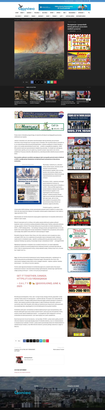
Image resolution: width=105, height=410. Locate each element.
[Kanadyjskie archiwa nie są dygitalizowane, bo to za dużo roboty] (21, 95)
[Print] (45, 82)
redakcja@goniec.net (47, 403)
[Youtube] (76, 390)
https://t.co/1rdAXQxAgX (32, 278)
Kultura (44, 12)
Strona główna (17, 19)
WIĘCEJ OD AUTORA (31, 87)
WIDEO (33, 16)
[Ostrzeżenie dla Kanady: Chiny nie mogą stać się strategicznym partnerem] (68, 95)
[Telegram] (48, 82)
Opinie (58, 12)
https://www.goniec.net (28, 359)
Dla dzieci (18, 16)
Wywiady (80, 12)
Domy (47, 16)
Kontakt (40, 16)
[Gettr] (55, 82)
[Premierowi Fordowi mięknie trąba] (84, 95)
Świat (22, 12)
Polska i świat (32, 99)
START (16, 12)
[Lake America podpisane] (53, 95)
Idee (64, 12)
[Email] (41, 82)
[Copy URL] (38, 82)
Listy (61, 16)
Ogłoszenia (72, 12)
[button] (89, 13)
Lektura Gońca (70, 16)
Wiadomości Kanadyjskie (26, 19)
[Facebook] (32, 82)
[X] (35, 82)
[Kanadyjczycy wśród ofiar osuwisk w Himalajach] (37, 95)
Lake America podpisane (51, 101)
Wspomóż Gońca (80, 16)
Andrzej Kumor (73, 31)
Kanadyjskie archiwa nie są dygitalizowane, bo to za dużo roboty (20, 103)
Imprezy (26, 16)
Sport (51, 12)
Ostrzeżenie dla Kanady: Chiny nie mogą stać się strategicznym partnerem (68, 103)
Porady (54, 16)
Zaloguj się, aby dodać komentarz (22, 372)
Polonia (36, 12)
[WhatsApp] (51, 82)
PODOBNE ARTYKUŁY (19, 87)
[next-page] (90, 87)
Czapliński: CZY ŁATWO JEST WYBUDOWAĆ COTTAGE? (24, 350)
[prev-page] (87, 87)
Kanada (29, 12)
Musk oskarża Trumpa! (58, 349)
